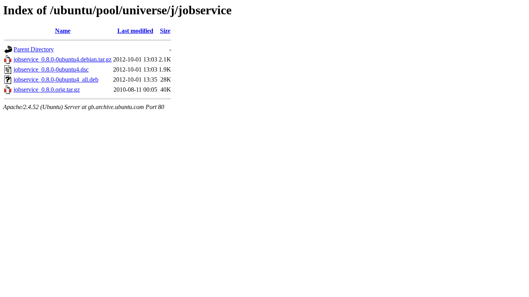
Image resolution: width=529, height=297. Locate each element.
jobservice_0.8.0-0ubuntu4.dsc (51, 69)
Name (62, 30)
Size (165, 30)
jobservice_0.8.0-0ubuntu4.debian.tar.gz (63, 59)
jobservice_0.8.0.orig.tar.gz (47, 89)
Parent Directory (34, 49)
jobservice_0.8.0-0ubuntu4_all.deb (56, 79)
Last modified (135, 30)
